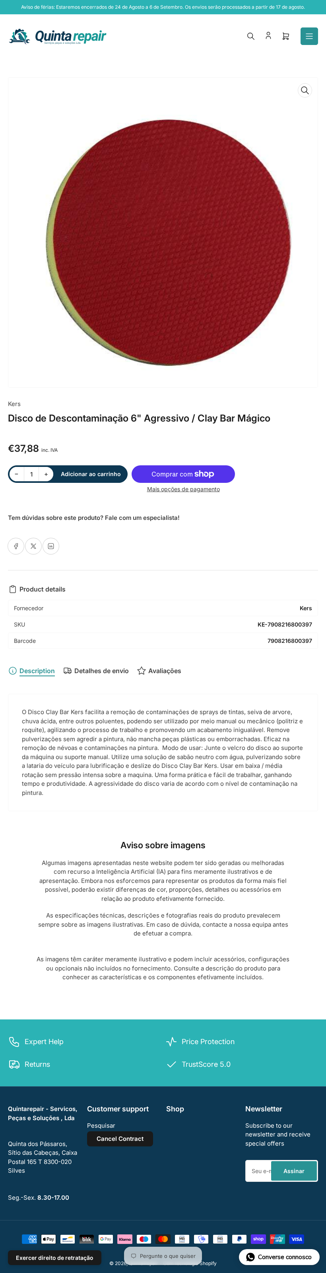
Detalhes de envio (101, 671)
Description (37, 671)
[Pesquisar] (251, 36)
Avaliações (164, 671)
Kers (14, 404)
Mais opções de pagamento (183, 489)
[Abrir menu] (309, 36)
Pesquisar (101, 1125)
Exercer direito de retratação (54, 1257)
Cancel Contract (120, 1138)
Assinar (294, 1171)
